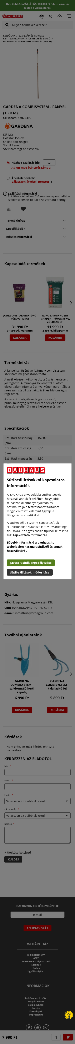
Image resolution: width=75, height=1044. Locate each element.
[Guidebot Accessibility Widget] (69, 1015)
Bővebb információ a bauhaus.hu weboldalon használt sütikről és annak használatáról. (34, 546)
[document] (37, 521)
